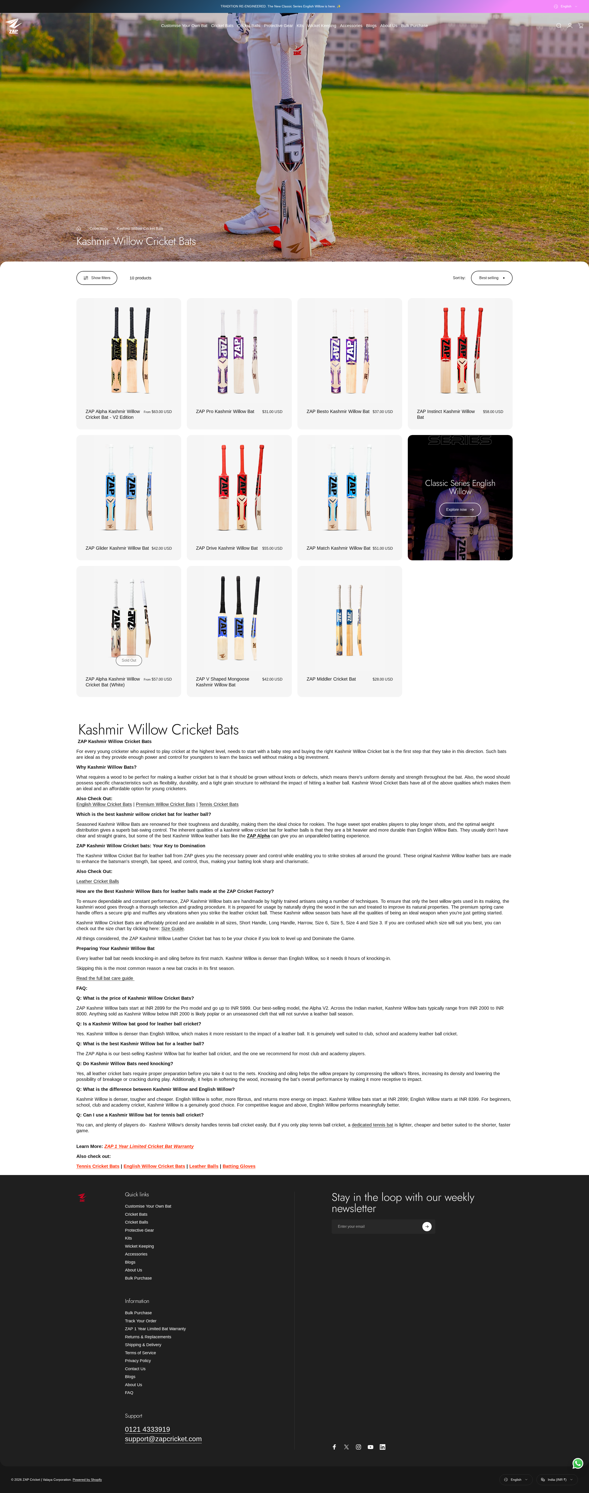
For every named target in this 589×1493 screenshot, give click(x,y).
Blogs (130, 1262)
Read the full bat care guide (105, 978)
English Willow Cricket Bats (104, 804)
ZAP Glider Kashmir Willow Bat (117, 548)
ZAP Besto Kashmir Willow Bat (338, 411)
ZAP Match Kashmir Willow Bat (339, 548)
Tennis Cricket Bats (219, 804)
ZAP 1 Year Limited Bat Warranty (155, 1328)
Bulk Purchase (138, 1278)
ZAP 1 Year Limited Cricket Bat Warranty (149, 1146)
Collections (99, 229)
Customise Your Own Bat (148, 1206)
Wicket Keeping (139, 1246)
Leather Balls (203, 1166)
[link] (147, 1429)
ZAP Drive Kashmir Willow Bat (227, 548)
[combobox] (566, 6)
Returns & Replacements (148, 1337)
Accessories (136, 1254)
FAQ (129, 1392)
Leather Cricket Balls (97, 881)
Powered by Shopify (87, 1479)
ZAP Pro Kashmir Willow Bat (225, 411)
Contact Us (135, 1369)
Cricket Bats (136, 1214)
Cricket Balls (136, 1222)
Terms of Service (140, 1353)
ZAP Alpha (258, 835)
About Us (133, 1270)
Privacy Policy (138, 1360)
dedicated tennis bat (372, 1124)
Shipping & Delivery (143, 1344)
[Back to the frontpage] (78, 228)
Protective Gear (139, 1230)
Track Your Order (140, 1321)
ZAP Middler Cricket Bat (331, 679)
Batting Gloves (239, 1166)
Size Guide (172, 928)
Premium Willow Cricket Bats (165, 804)
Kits (128, 1238)
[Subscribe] (427, 1226)
